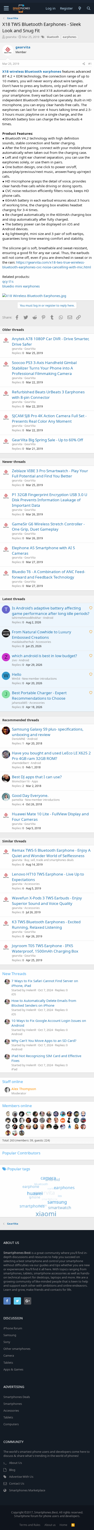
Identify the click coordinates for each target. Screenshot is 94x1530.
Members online (17, 1105)
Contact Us (16, 1483)
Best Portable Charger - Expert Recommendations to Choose (39, 695)
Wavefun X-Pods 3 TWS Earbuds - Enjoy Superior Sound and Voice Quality (47, 900)
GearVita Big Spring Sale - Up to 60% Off (47, 439)
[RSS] (73, 1525)
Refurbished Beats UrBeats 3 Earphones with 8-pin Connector (48, 394)
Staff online (12, 1081)
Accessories (43, 642)
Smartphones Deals (16, 1397)
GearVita (30, 349)
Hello (16, 674)
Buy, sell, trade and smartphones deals (49, 860)
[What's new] (79, 8)
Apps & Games (13, 1369)
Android (48, 618)
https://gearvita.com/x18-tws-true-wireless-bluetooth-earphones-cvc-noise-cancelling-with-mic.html (46, 264)
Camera (8, 1355)
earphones (69, 37)
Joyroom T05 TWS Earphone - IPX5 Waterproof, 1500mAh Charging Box (45, 948)
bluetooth (53, 37)
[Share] (84, 64)
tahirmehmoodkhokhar (26, 618)
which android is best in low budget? (44, 655)
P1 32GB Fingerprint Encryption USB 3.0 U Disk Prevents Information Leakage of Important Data (49, 500)
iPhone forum (12, 1328)
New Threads (14, 973)
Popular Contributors (21, 1153)
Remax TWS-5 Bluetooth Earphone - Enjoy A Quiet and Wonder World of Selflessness (51, 853)
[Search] (88, 8)
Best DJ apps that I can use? (37, 776)
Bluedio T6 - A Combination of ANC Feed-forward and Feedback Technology (48, 574)
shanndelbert (20, 763)
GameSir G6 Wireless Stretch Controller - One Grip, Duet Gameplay (48, 526)
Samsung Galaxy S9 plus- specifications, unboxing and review (48, 731)
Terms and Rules (29, 1525)
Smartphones (12, 1404)
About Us (15, 1463)
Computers (11, 1424)
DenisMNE (18, 739)
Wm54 (16, 679)
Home (63, 1525)
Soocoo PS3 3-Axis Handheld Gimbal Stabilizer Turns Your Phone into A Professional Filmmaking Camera (44, 368)
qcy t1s (7, 281)
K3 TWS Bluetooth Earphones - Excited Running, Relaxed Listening (46, 924)
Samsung (9, 1335)
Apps (35, 781)
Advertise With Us (21, 1477)
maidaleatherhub (23, 642)
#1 (90, 64)
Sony (6, 1342)
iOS (13, 994)
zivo (14, 660)
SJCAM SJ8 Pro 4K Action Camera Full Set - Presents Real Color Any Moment (49, 418)
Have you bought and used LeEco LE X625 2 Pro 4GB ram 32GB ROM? (51, 755)
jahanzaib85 (19, 703)
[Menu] (6, 8)
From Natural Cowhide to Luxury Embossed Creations (41, 634)
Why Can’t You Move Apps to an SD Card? (43, 1040)
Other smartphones (16, 1349)
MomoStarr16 (21, 781)
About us (50, 1525)
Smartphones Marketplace (27, 1490)
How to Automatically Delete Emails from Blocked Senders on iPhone (43, 1003)
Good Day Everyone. (30, 795)
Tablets (8, 1362)
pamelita (17, 800)
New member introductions (39, 679)
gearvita (10, 37)
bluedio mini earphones (21, 286)
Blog (12, 1470)
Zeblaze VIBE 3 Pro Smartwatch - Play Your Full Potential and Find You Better (50, 473)
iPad (14, 1069)
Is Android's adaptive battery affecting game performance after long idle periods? (50, 610)
